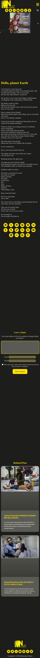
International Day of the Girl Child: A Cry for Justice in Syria (19, 583)
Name (6, 357)
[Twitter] (10, 10)
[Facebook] (6, 10)
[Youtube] (18, 10)
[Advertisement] (20, 54)
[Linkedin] (29, 10)
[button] (37, 4)
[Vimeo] (21, 10)
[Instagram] (14, 10)
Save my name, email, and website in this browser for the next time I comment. (21, 365)
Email (6, 361)
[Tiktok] (25, 10)
